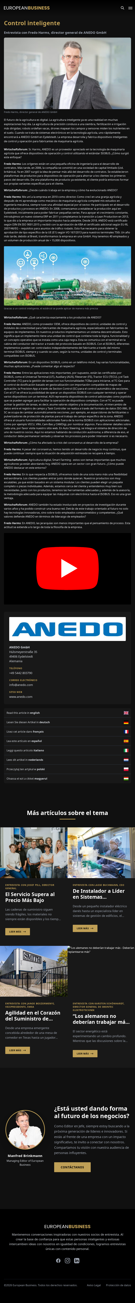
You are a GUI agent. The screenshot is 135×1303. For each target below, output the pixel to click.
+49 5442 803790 (20, 673)
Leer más (15, 931)
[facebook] (58, 1260)
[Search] (122, 8)
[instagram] (67, 1260)
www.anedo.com (20, 697)
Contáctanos (72, 1167)
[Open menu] (128, 8)
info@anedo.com (21, 685)
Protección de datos (118, 1285)
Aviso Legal (94, 1285)
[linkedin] (76, 1260)
